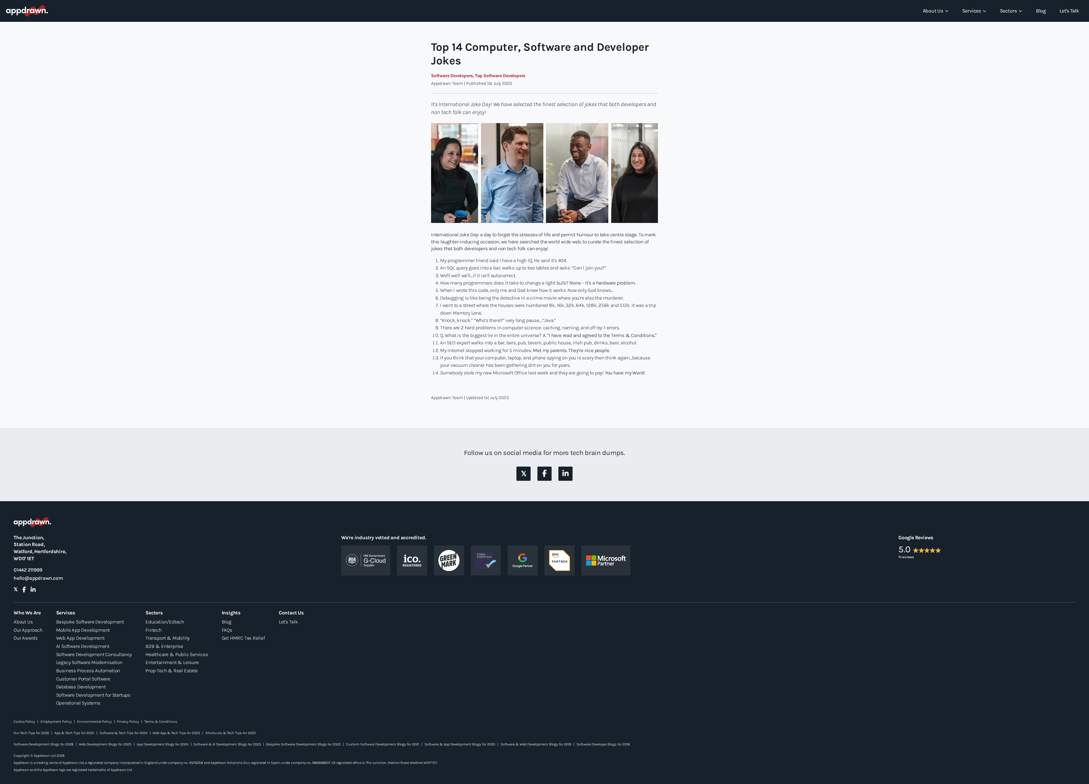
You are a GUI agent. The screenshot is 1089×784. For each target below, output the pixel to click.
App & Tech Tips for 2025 (74, 733)
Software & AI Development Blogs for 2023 (227, 744)
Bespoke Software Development (90, 622)
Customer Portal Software (83, 679)
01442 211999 (28, 570)
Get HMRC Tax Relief (243, 638)
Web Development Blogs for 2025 (105, 744)
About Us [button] (933, 11)
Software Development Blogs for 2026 (43, 744)
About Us (23, 622)
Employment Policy (56, 721)
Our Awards (26, 638)
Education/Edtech (164, 622)
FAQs (227, 630)
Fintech (153, 630)
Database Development (81, 687)
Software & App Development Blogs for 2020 (460, 744)
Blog (1041, 11)
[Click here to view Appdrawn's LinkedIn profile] (565, 474)
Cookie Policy (24, 721)
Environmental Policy (94, 721)
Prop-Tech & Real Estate (171, 670)
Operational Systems (78, 703)
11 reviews (906, 557)
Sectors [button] (1008, 11)
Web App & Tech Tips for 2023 (176, 733)
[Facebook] (544, 473)
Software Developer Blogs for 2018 (603, 744)
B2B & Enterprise (164, 646)
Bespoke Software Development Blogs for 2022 (303, 744)
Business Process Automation (88, 670)
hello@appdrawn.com (38, 578)
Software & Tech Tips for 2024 (123, 733)
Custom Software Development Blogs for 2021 (382, 744)
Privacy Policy (128, 721)
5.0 (904, 549)
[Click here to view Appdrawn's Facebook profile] (544, 474)
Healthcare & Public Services (176, 654)
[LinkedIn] (565, 473)
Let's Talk (1069, 11)
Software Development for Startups (93, 695)
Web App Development (80, 638)
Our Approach (28, 630)
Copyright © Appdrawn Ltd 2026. (39, 755)
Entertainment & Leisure (172, 662)
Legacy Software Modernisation (89, 662)
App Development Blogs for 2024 (162, 744)
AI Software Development (82, 646)
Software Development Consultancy (94, 654)
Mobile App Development (83, 630)
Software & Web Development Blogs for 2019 (536, 744)
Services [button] (971, 11)
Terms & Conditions (160, 721)
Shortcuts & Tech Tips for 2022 (230, 733)
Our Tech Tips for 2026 (31, 733)
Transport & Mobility (167, 638)
